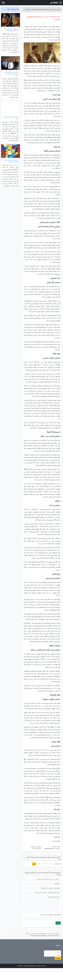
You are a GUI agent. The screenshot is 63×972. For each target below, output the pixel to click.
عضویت (58, 958)
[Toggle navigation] (3, 2)
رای (34, 864)
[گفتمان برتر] (56, 3)
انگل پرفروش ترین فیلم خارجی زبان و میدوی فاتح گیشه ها (11, 29)
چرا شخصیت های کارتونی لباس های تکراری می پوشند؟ (11, 161)
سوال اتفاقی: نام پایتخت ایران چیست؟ (50, 915)
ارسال (58, 923)
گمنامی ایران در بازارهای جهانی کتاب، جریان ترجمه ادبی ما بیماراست (12, 73)
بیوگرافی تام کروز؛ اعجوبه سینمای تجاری (11, 118)
